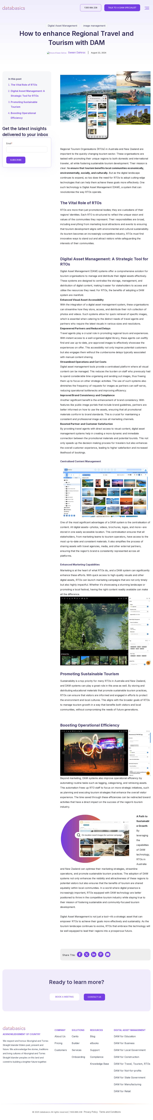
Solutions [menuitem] (78, 1030)
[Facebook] (79, 954)
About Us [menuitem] (60, 1036)
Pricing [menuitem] (58, 1043)
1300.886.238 (76, 1112)
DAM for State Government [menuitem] (129, 1077)
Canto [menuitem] (75, 1036)
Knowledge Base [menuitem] (99, 1063)
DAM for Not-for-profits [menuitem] (127, 1070)
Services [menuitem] (76, 1050)
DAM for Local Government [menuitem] (130, 1050)
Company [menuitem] (60, 1030)
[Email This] (107, 954)
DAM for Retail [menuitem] (122, 1091)
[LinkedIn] (93, 954)
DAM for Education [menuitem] (125, 1036)
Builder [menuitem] (76, 1043)
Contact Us (94, 997)
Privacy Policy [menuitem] (91, 1112)
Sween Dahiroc (76, 52)
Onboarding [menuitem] (78, 1056)
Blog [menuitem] (92, 1036)
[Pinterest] (100, 954)
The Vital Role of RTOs (24, 84)
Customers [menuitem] (61, 1050)
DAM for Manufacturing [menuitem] (127, 1084)
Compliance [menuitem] (96, 1056)
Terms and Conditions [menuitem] (110, 1112)
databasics (45, 1112)
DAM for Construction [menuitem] (126, 1056)
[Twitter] (86, 954)
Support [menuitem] (95, 1050)
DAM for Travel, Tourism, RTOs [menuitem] (132, 1063)
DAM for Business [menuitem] (124, 1043)
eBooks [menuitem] (94, 1043)
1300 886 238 (90, 8)
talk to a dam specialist (122, 8)
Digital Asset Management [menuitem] (130, 1030)
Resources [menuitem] (96, 1030)
